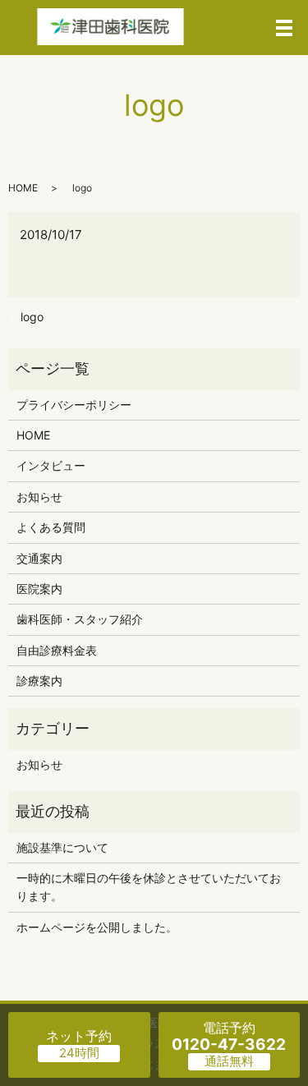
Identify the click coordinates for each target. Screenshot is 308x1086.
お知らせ (39, 497)
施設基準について (62, 847)
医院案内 (39, 589)
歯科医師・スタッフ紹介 (79, 619)
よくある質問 (50, 527)
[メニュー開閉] (284, 28)
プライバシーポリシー (73, 405)
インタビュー (50, 465)
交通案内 (39, 558)
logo (32, 317)
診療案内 (39, 681)
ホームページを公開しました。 (96, 927)
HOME (23, 188)
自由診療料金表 (56, 650)
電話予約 (229, 1036)
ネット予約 (79, 1036)
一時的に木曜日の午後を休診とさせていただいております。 (148, 887)
